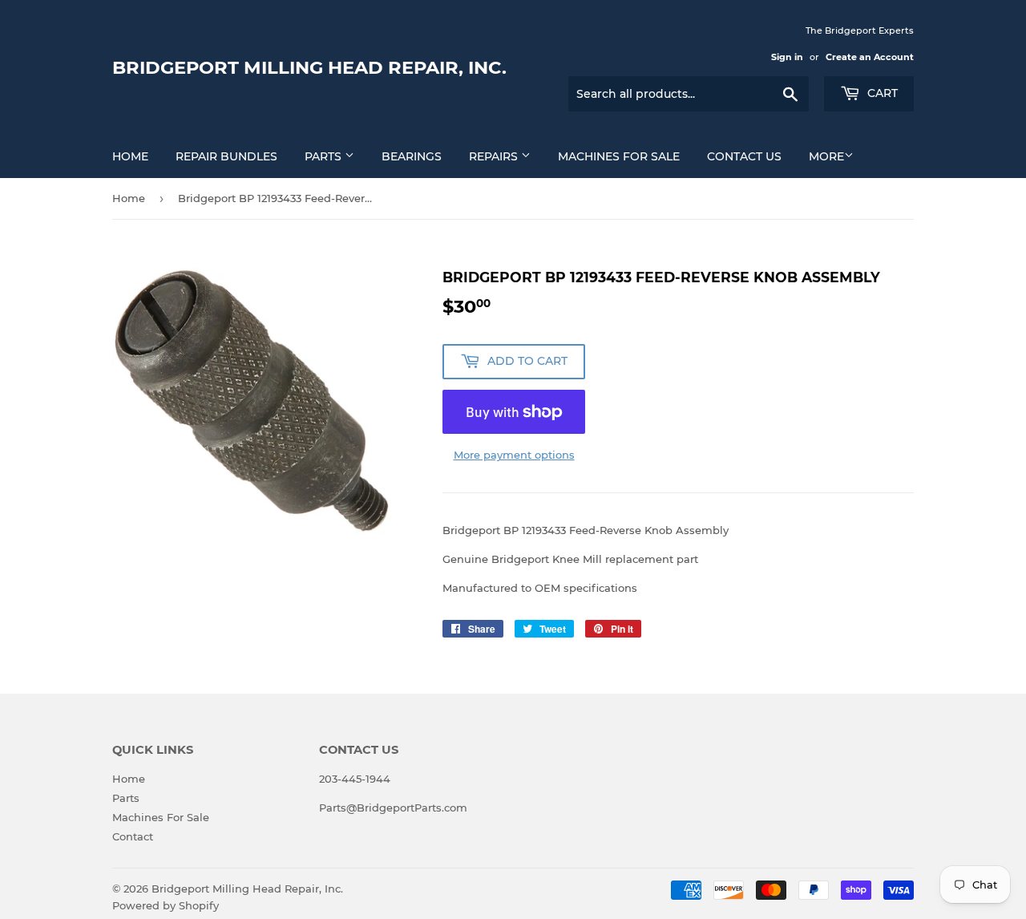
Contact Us (744, 156)
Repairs (495, 156)
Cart (881, 93)
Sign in (787, 57)
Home (130, 156)
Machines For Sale (619, 156)
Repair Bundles (226, 156)
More (826, 156)
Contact (132, 836)
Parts (325, 156)
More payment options (514, 454)
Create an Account (870, 57)
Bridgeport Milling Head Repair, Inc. (309, 67)
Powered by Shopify (165, 905)
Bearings (412, 156)
